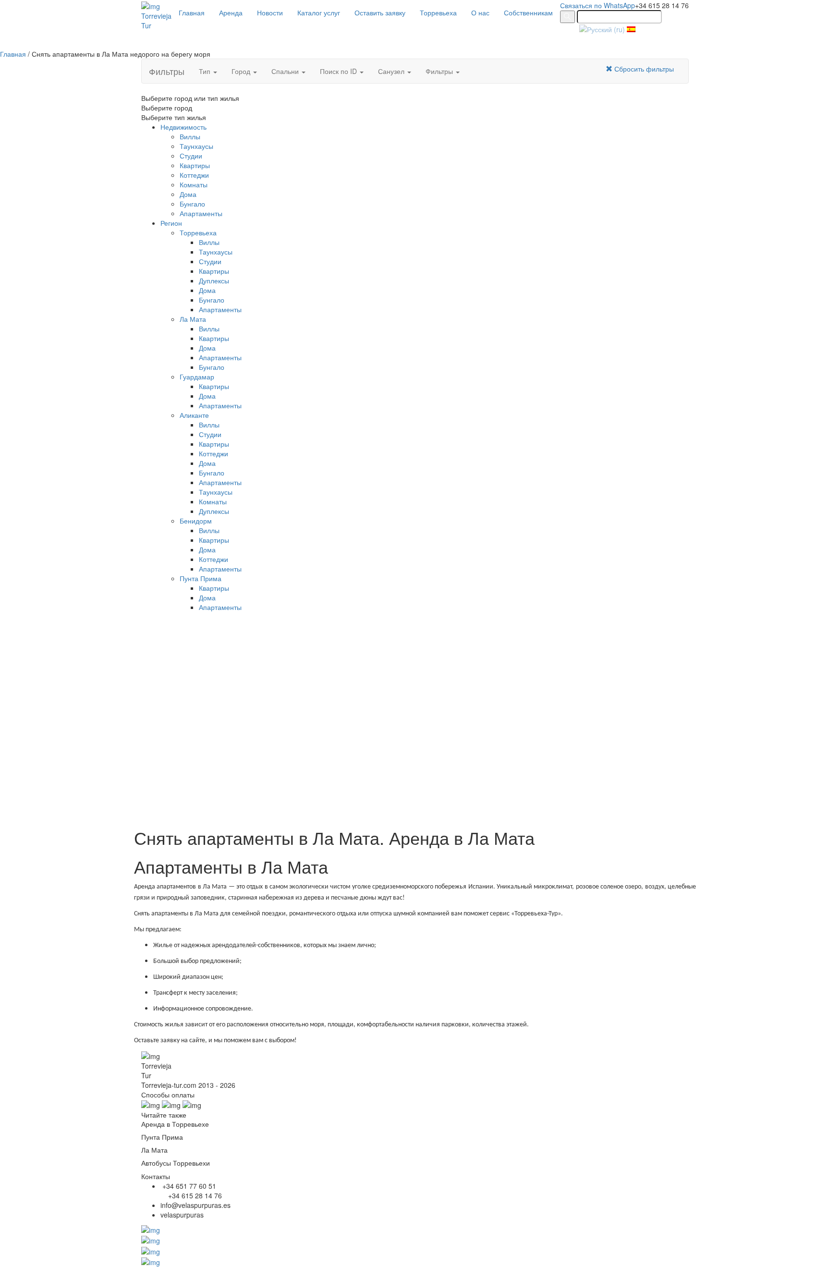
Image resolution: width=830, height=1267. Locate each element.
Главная (192, 12)
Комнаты (194, 184)
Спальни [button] (286, 71)
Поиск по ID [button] (339, 71)
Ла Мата (193, 319)
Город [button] (242, 71)
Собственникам (528, 12)
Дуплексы (214, 280)
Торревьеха (438, 12)
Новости (270, 12)
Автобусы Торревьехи (175, 1163)
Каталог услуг (318, 12)
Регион (171, 223)
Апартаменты (201, 213)
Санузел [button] (392, 71)
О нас (480, 12)
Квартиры (195, 165)
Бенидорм (196, 520)
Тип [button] (205, 71)
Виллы (190, 136)
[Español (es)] (631, 28)
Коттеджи (194, 175)
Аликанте (194, 415)
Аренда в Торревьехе (175, 1124)
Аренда (231, 12)
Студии (191, 155)
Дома (188, 194)
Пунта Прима (200, 578)
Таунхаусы (196, 146)
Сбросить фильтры (643, 68)
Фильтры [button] (440, 71)
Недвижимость (183, 127)
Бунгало (192, 203)
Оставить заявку (379, 12)
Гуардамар (197, 376)
